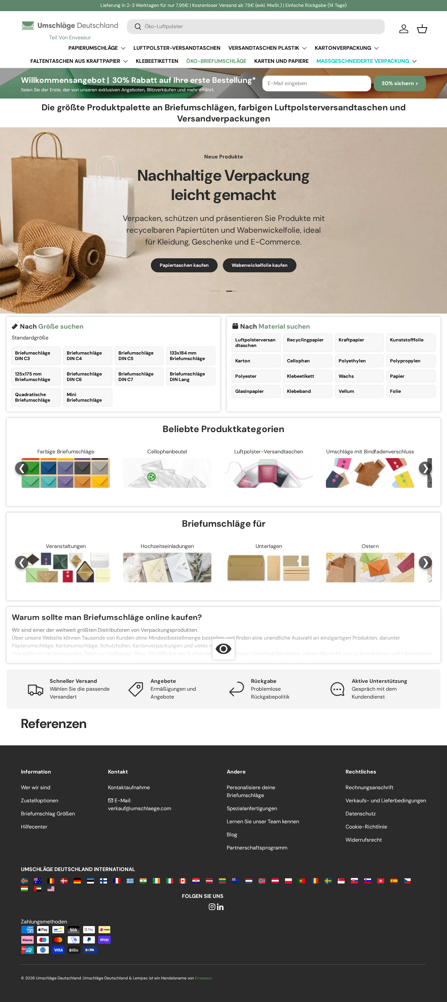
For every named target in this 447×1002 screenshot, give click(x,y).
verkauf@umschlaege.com (139, 808)
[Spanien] (393, 880)
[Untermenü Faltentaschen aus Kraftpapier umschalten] (125, 61)
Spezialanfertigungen (252, 808)
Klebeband (299, 391)
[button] (422, 29)
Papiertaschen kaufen (184, 265)
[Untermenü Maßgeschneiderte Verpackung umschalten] (414, 61)
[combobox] (256, 26)
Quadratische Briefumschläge (32, 397)
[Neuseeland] (235, 880)
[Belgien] (50, 880)
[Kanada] (182, 880)
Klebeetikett (300, 376)
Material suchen (284, 326)
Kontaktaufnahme (129, 787)
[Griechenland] (130, 880)
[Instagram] (212, 907)
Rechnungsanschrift (369, 787)
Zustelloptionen (39, 800)
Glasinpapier (249, 391)
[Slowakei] (354, 880)
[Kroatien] (195, 880)
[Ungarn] (24, 888)
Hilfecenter (34, 826)
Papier (397, 376)
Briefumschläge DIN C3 (32, 355)
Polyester (246, 376)
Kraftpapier (351, 340)
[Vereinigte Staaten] (50, 888)
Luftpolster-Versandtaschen (177, 48)
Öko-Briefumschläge (216, 61)
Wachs (346, 376)
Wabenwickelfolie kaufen (260, 265)
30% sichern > (400, 83)
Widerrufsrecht (364, 839)
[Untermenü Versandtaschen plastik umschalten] (304, 48)
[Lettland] (209, 880)
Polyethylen (352, 361)
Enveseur (203, 978)
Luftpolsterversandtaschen (255, 342)
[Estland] (90, 880)
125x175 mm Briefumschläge (32, 376)
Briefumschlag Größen (48, 813)
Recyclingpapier (305, 340)
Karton (242, 361)
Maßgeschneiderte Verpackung (362, 61)
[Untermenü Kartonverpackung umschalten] (376, 48)
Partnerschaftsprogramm (257, 847)
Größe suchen (60, 326)
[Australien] (37, 880)
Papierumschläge (93, 48)
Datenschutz (361, 813)
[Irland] (156, 880)
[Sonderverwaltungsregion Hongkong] (380, 880)
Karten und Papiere (281, 61)
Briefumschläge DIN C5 (135, 355)
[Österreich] (275, 880)
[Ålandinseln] (24, 880)
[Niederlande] (248, 880)
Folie (395, 391)
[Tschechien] (407, 880)
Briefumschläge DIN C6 (84, 376)
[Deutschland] (77, 880)
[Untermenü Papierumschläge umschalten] (123, 48)
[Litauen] (222, 880)
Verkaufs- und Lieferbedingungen (386, 800)
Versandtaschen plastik (263, 48)
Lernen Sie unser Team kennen (263, 821)
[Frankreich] (116, 880)
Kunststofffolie (406, 340)
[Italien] (169, 880)
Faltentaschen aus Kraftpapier (75, 61)
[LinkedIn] (220, 907)
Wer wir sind (35, 787)
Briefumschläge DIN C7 (135, 376)
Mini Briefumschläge (84, 397)
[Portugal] (301, 880)
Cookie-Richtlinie (366, 826)
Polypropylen (405, 361)
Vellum (346, 391)
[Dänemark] (64, 880)
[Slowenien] (367, 880)
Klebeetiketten (157, 61)
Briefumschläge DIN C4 (84, 355)
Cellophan (298, 361)
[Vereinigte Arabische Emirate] (37, 888)
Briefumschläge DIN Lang (187, 376)
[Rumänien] (314, 880)
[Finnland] (103, 880)
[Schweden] (328, 880)
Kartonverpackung (343, 48)
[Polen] (288, 880)
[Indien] (143, 880)
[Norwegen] (262, 880)
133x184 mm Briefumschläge (187, 355)
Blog (232, 834)
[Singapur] (341, 880)
